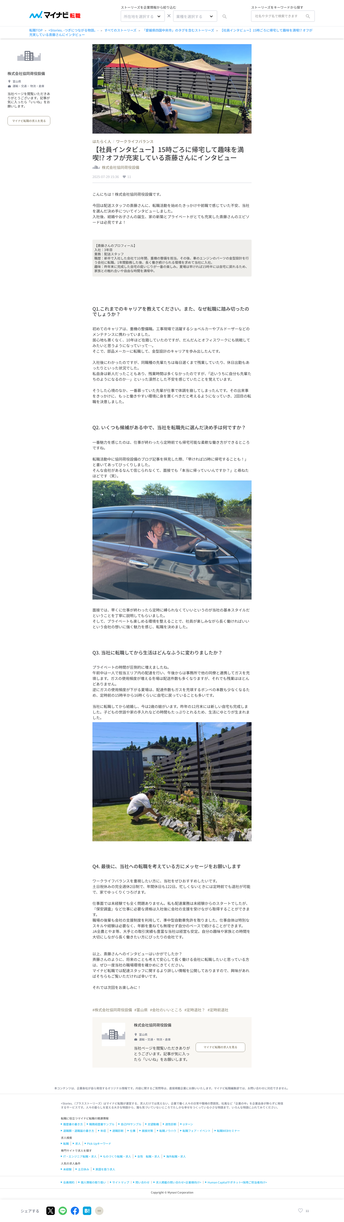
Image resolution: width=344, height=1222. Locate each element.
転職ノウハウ (167, 1131)
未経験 (67, 1169)
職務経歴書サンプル (101, 1124)
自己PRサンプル (131, 1124)
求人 (78, 1143)
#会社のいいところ (166, 1009)
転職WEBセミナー (228, 1131)
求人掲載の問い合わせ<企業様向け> (178, 1182)
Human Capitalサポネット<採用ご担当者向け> (237, 1182)
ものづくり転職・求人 (117, 1156)
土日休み (83, 1169)
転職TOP (36, 30)
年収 (103, 1131)
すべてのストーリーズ (120, 30)
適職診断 (118, 1131)
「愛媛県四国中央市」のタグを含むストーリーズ (178, 30)
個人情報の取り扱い (93, 1182)
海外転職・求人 (176, 1156)
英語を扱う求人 (105, 1169)
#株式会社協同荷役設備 (112, 1009)
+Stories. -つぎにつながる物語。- (73, 30)
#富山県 (141, 1009)
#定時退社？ (194, 1009)
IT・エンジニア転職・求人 (80, 1156)
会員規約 (68, 1182)
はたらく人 (101, 141)
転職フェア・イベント (197, 1131)
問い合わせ (142, 1182)
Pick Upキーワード (99, 1143)
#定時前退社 (218, 1009)
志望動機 (153, 1124)
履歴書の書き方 (73, 1124)
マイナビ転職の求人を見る (29, 121)
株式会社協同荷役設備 (26, 73)
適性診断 (170, 1124)
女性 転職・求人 (148, 1156)
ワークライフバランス (135, 141)
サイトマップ (120, 1182)
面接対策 (147, 1131)
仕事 (132, 1131)
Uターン (188, 1124)
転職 (66, 1143)
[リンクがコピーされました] (99, 1211)
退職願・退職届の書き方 (78, 1131)
